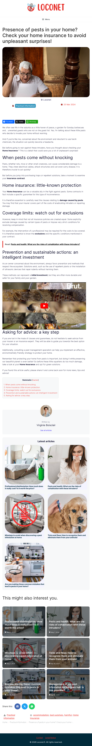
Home (4, 722)
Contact (39, 737)
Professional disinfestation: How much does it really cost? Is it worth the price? (24, 487)
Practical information (25, 106)
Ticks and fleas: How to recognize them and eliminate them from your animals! (67, 536)
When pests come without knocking (20, 384)
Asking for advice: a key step (17, 395)
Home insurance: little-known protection (22, 387)
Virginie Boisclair (46, 425)
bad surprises (56, 715)
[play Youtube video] (44, 306)
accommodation (41, 715)
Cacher (35, 380)
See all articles (46, 430)
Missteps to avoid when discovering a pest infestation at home (23, 536)
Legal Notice (50, 737)
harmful (68, 715)
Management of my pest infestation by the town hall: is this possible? (66, 687)
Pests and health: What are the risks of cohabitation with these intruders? (64, 487)
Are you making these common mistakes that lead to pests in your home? (24, 585)
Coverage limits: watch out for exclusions (22, 390)
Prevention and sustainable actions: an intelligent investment (30, 393)
